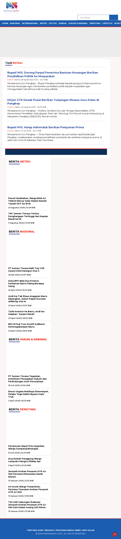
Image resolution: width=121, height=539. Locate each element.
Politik (53, 23)
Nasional (15, 23)
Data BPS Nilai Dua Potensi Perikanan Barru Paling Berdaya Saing (26, 284)
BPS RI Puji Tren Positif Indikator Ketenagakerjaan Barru (26, 325)
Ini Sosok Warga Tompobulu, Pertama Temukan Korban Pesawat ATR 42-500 (28, 489)
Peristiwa (95, 23)
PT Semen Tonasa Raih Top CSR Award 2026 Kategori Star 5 (26, 269)
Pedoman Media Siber (68, 530)
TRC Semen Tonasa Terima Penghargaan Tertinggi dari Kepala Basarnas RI (28, 216)
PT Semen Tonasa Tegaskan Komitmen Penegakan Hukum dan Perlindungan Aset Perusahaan (27, 379)
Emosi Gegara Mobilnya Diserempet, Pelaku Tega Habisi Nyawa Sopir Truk (28, 394)
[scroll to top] (115, 534)
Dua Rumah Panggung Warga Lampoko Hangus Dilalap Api (24, 460)
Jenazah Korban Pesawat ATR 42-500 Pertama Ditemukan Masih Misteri (27, 474)
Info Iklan (88, 530)
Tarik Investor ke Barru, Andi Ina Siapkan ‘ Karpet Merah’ (26, 312)
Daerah (63, 23)
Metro (43, 23)
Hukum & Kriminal (78, 23)
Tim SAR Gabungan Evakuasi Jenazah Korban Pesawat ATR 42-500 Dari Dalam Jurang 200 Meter (27, 505)
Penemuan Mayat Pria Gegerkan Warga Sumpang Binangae (26, 447)
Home (5, 23)
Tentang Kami (35, 530)
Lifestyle (107, 23)
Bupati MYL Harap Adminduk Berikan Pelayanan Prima (45, 127)
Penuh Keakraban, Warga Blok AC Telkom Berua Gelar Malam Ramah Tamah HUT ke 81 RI (27, 201)
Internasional (30, 23)
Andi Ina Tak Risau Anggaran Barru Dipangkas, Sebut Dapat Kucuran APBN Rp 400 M (27, 299)
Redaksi (49, 530)
